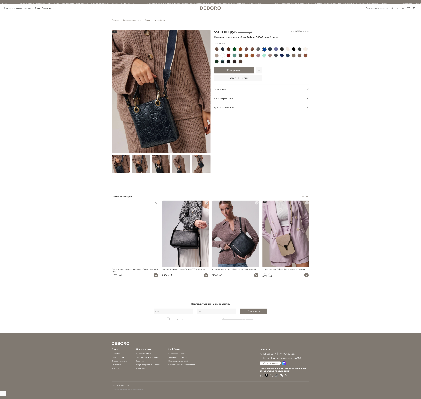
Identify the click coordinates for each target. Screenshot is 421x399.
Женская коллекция (132, 20)
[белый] (222, 55)
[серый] (258, 49)
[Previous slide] (115, 91)
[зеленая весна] (234, 55)
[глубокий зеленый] (217, 61)
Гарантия (140, 361)
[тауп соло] (299, 55)
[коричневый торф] (240, 61)
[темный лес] (282, 49)
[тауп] (294, 55)
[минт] (264, 55)
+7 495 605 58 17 (268, 354)
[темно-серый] (276, 55)
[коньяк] (246, 55)
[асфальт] (299, 49)
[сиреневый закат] (276, 49)
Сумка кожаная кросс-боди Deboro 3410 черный (234, 269)
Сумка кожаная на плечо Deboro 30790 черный (183, 269)
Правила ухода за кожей (178, 361)
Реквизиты (116, 365)
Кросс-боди (159, 20)
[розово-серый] (270, 55)
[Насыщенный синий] (222, 49)
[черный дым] (228, 61)
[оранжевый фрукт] (240, 49)
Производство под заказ (377, 8)
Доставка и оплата (143, 354)
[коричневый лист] (252, 55)
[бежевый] (217, 55)
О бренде (116, 354)
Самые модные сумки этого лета (181, 365)
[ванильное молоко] (288, 49)
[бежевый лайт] (305, 49)
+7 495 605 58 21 (287, 354)
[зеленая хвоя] (240, 55)
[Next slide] (207, 91)
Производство (118, 357)
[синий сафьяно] (270, 49)
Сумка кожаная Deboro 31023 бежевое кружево (283, 269)
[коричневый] (305, 55)
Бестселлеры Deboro (177, 354)
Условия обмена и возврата (147, 357)
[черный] (294, 49)
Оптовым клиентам (120, 361)
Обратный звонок (270, 363)
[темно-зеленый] (234, 49)
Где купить (140, 368)
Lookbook (28, 8)
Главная (115, 20)
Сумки (147, 20)
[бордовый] (228, 55)
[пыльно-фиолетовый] (246, 49)
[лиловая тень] (258, 55)
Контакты (115, 368)
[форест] (222, 61)
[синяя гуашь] (288, 55)
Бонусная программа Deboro (148, 365)
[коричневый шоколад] (234, 61)
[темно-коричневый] (228, 49)
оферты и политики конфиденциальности (237, 319)
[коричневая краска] (217, 49)
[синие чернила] (282, 55)
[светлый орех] (252, 49)
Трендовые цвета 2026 (177, 357)
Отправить (253, 311)
